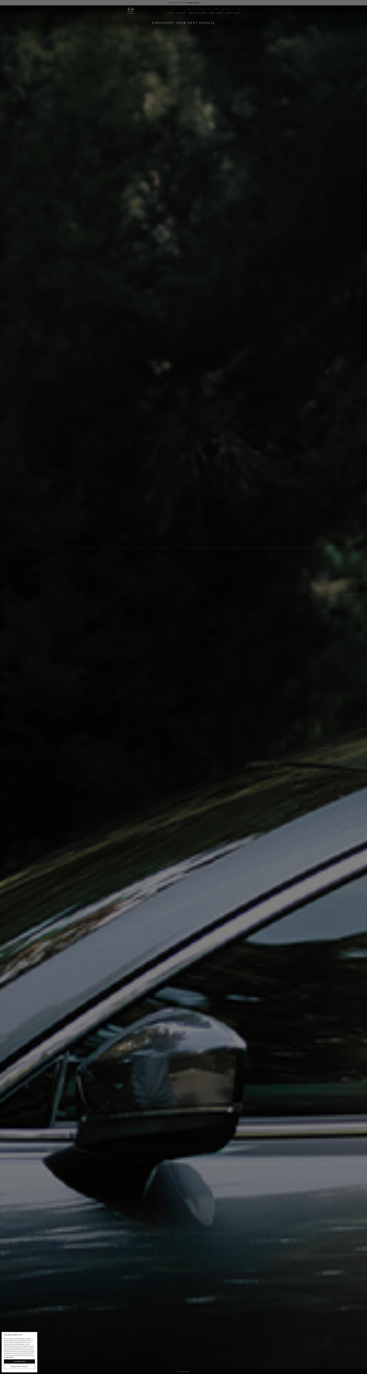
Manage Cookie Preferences (19, 1366)
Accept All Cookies (19, 1361)
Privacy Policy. (9, 1357)
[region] (19, 1352)
